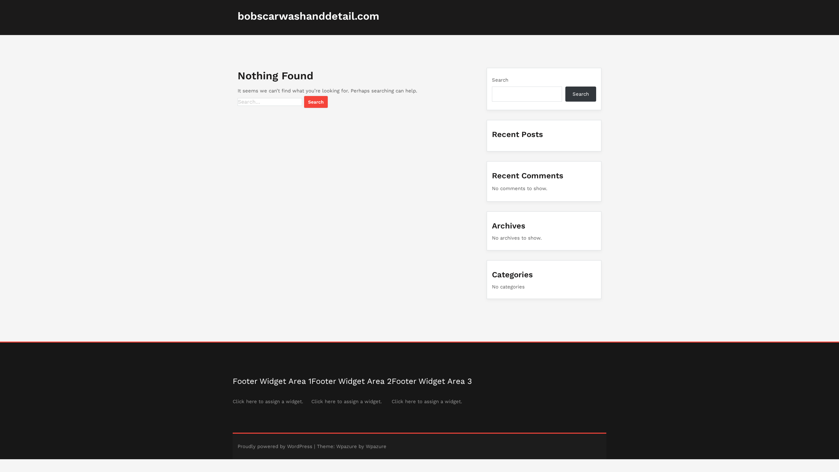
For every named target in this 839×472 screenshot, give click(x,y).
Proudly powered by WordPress (275, 446)
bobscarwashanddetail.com (308, 16)
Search (500, 80)
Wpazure (346, 446)
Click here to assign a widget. (268, 401)
